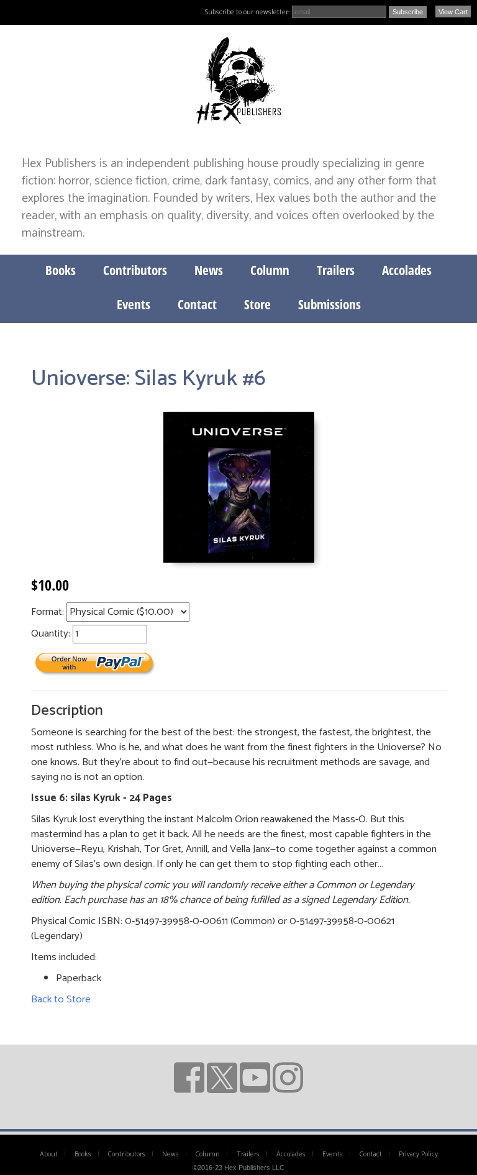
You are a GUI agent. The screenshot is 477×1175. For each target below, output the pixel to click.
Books (60, 270)
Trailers (336, 270)
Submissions (329, 304)
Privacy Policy (418, 1154)
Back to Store (61, 999)
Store (257, 304)
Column (269, 270)
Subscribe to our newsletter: (247, 12)
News (208, 270)
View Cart (453, 12)
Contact (197, 304)
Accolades (407, 270)
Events (133, 304)
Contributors (135, 270)
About (49, 1154)
